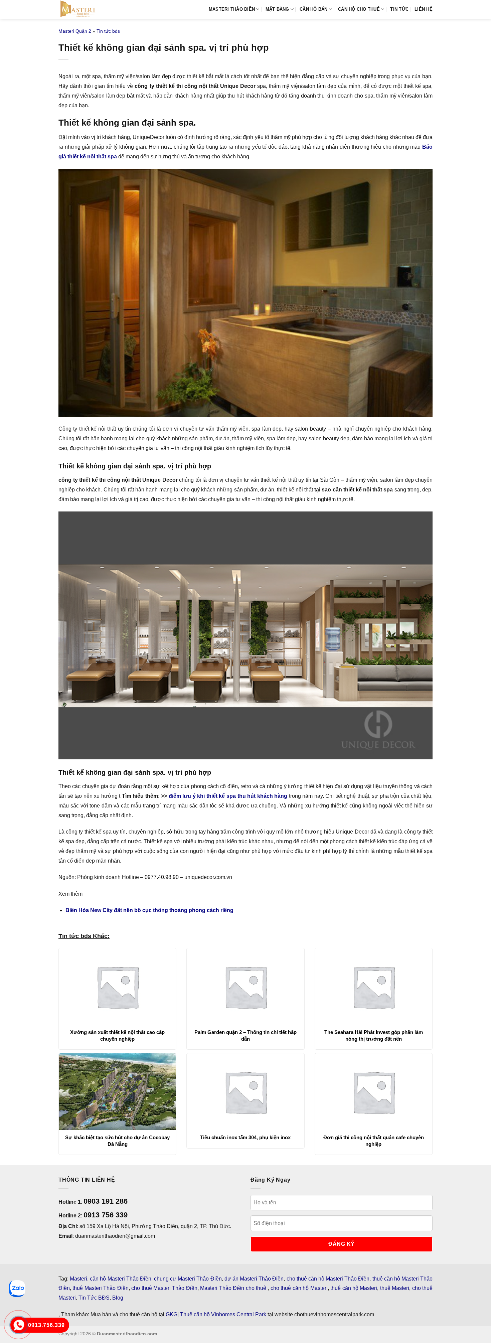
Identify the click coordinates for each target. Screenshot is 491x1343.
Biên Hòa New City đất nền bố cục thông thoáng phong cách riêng (149, 910)
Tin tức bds (108, 31)
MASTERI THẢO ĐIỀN (232, 9)
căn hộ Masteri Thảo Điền (120, 1279)
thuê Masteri (394, 1288)
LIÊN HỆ (424, 9)
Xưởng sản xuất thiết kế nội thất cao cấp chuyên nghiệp (117, 1035)
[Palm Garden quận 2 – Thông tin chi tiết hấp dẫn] (245, 986)
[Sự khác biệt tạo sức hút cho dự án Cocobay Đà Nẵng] (117, 1091)
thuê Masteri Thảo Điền (100, 1288)
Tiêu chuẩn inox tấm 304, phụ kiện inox (245, 1137)
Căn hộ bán (314, 9)
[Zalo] (17, 1288)
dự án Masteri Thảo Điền (254, 1279)
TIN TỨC (399, 9)
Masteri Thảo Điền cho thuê (234, 1288)
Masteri (78, 1279)
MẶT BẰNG (277, 9)
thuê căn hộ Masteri (353, 1288)
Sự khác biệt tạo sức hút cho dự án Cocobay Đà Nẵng (117, 1141)
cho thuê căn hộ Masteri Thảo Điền (328, 1279)
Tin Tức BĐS (94, 1298)
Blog (117, 1298)
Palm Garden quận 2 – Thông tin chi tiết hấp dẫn (245, 1035)
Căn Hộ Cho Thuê (359, 9)
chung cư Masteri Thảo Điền (188, 1279)
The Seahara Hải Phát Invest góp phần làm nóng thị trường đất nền (373, 1035)
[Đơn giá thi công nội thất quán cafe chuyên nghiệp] (373, 1091)
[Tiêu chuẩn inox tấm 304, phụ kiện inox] (245, 1091)
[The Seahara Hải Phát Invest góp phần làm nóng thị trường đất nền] (373, 986)
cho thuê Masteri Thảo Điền (164, 1288)
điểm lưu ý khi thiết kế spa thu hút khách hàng (228, 796)
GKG (171, 1314)
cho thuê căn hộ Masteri (299, 1288)
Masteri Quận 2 (74, 31)
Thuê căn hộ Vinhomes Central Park (223, 1314)
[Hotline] (18, 1325)
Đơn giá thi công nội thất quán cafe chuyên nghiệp (373, 1141)
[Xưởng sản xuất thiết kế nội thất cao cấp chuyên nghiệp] (117, 986)
